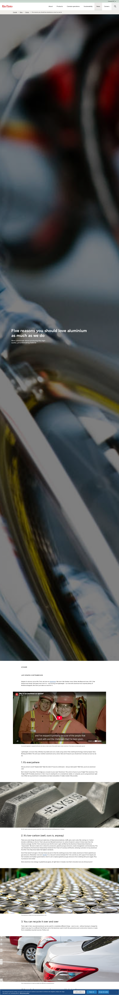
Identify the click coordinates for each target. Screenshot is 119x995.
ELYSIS (45, 855)
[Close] (116, 992)
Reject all (91, 992)
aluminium (53, 681)
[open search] (115, 6)
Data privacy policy (24, 993)
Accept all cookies (103, 992)
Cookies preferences (79, 992)
